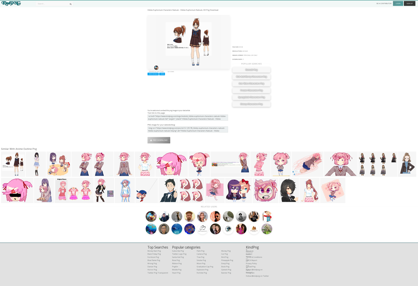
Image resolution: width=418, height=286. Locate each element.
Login (398, 3)
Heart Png (176, 273)
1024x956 (229, 202)
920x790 (159, 175)
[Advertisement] (188, 92)
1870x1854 (184, 202)
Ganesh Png (226, 269)
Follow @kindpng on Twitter (257, 276)
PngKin (175, 266)
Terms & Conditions (254, 257)
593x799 (304, 202)
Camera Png (202, 254)
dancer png (152, 266)
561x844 (118, 175)
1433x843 (59, 202)
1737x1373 (297, 175)
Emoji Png (225, 263)
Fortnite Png (202, 273)
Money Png (226, 251)
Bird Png (224, 257)
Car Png (224, 254)
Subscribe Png (178, 251)
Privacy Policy (251, 263)
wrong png (152, 263)
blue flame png (153, 260)
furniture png (153, 257)
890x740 (5, 202)
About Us (250, 251)
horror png (152, 269)
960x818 (254, 175)
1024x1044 (51, 175)
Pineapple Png (227, 260)
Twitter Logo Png (179, 254)
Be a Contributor (384, 3)
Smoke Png (201, 260)
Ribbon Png (177, 263)
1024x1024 (76, 175)
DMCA (162, 74)
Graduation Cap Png (205, 266)
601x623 (5, 175)
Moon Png (201, 263)
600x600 (402, 175)
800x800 (209, 202)
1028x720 (163, 202)
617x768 (97, 175)
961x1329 (275, 175)
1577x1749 (140, 202)
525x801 (38, 202)
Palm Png (200, 251)
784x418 (215, 175)
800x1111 (119, 202)
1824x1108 (363, 175)
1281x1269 (325, 202)
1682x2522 (31, 175)
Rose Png (176, 260)
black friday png (154, 254)
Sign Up (410, 3)
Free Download (160, 140)
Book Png (225, 266)
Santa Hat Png (178, 257)
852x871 (283, 202)
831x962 (193, 175)
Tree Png (200, 257)
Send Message (153, 74)
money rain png (154, 251)
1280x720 (328, 175)
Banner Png (226, 273)
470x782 (139, 175)
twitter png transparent (157, 273)
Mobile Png (176, 269)
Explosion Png (202, 269)
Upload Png (250, 266)
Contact (249, 254)
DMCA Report (251, 260)
